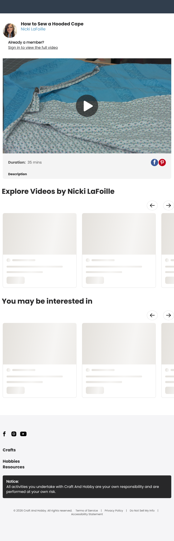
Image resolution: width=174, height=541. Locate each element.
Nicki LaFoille (33, 29)
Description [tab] (17, 174)
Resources (13, 467)
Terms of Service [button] (87, 511)
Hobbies (11, 461)
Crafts (9, 450)
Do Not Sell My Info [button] (142, 511)
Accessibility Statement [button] (87, 514)
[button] (154, 162)
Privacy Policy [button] (114, 511)
